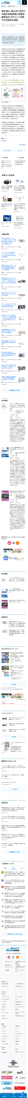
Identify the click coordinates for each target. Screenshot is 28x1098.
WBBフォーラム (5, 1018)
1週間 (13, 868)
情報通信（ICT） (19, 1004)
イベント (4, 1028)
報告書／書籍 (5, 983)
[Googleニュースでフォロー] (13, 957)
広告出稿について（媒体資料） (20, 962)
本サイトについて (8, 961)
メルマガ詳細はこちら (20, 699)
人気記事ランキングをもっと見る (14, 934)
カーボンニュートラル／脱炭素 (20, 1012)
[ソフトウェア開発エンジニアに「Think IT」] (19, 1073)
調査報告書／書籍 (11, 6)
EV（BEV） (4, 1004)
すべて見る (14, 789)
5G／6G (4, 1001)
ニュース (4, 1031)
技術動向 (4, 1026)
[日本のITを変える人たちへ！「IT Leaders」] (19, 1083)
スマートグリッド (5, 996)
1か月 (21, 868)
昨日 (5, 868)
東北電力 (3, 141)
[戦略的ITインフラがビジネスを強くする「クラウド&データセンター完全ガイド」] (6, 1073)
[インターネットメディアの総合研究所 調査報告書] (19, 1078)
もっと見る (13, 684)
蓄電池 (17, 1009)
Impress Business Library (7, 689)
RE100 (3, 1015)
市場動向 (17, 1041)
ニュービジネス (5, 1012)
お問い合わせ (8, 964)
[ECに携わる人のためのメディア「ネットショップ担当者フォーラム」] (19, 1089)
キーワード (18, 1036)
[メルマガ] (9, 543)
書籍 (16, 1049)
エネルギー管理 (5, 999)
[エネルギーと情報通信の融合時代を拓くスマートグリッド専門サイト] (6, 1089)
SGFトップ (3, 939)
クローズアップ (5, 1036)
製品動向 (17, 1026)
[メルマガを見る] (9, 957)
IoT (16, 999)
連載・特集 (3, 6)
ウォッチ (17, 1038)
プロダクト (4, 1038)
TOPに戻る (22, 144)
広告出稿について (19, 986)
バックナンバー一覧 (15, 748)
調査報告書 (4, 1052)
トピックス (4, 1033)
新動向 (3, 1041)
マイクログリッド (19, 996)
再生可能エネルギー (20, 1001)
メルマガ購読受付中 (20, 983)
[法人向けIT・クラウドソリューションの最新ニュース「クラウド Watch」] (6, 1083)
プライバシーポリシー (9, 966)
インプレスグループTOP (19, 970)
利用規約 (18, 964)
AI (20, 6)
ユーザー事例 (5, 1044)
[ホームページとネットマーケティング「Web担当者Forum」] (6, 1078)
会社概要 (7, 970)
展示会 (17, 1044)
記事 (3, 1049)
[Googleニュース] (13, 543)
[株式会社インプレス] (13, 1064)
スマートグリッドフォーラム (6, 2)
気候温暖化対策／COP (20, 1015)
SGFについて (5, 986)
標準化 (3, 1006)
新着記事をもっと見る (14, 390)
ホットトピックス (19, 1033)
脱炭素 (3, 994)
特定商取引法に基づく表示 (20, 967)
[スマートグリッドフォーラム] (12, 950)
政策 (3, 1009)
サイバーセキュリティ (20, 1006)
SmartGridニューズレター (20, 1052)
